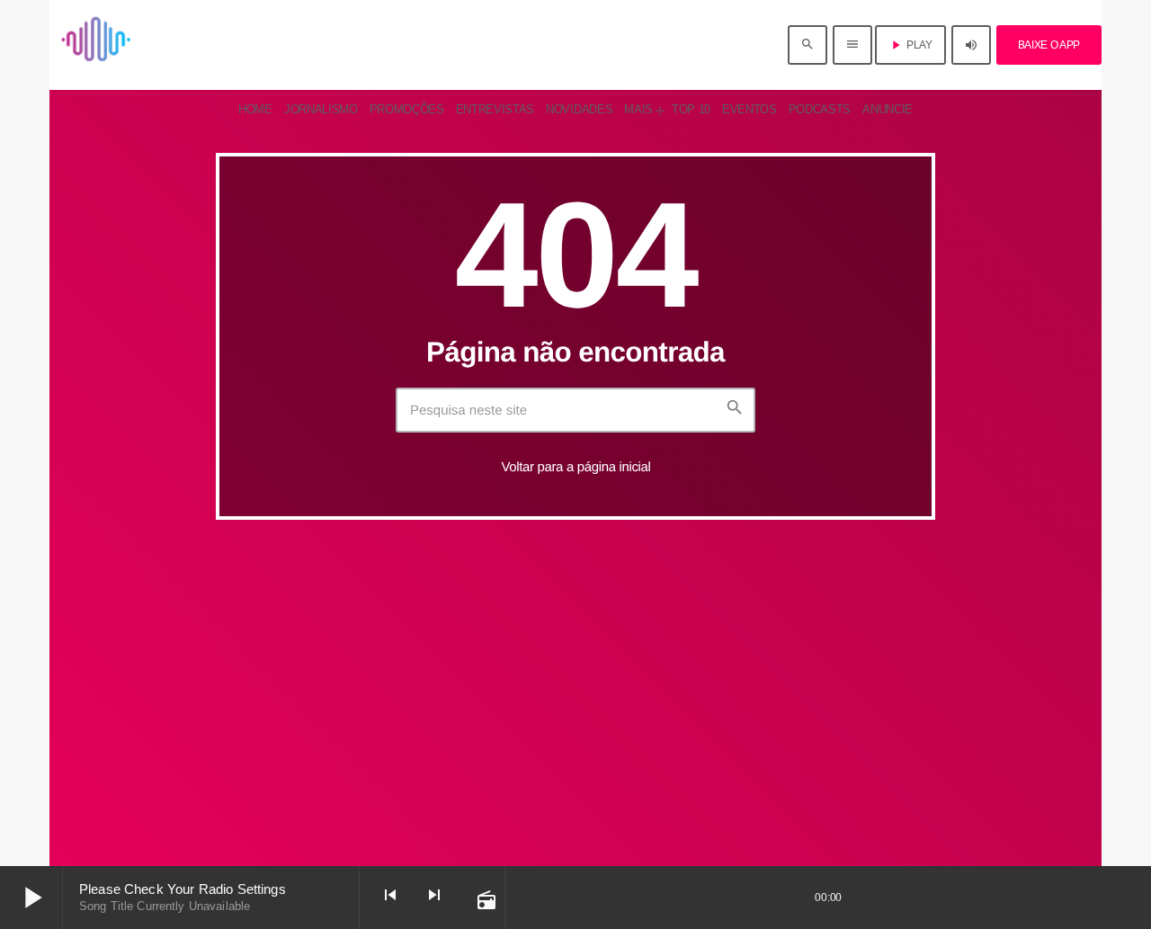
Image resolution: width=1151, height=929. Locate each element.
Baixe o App (1049, 45)
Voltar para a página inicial (575, 467)
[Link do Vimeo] (145, 45)
